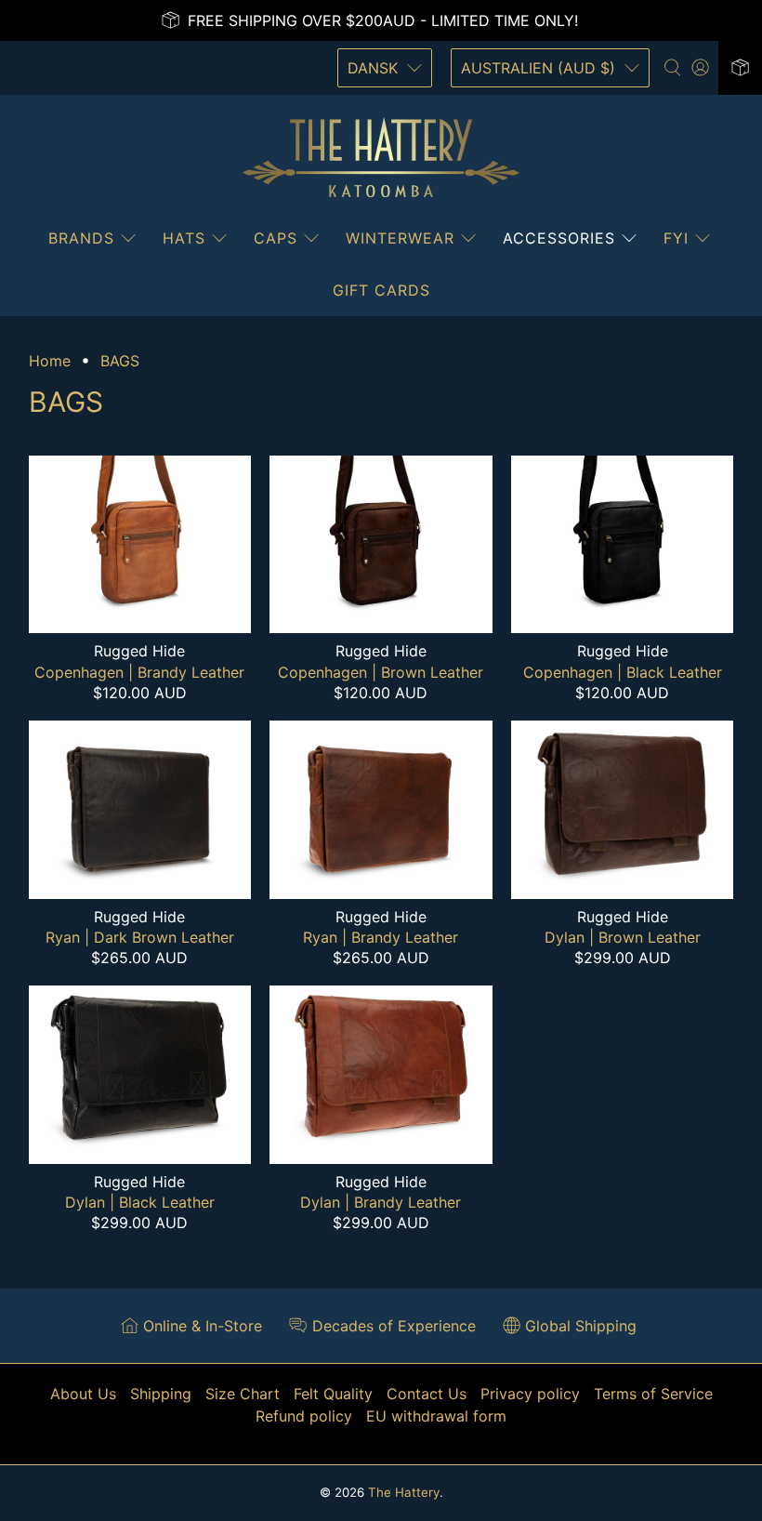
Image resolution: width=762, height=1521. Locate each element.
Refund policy (304, 1416)
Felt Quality (333, 1393)
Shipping (160, 1393)
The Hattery (404, 1492)
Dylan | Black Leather (140, 1202)
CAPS (275, 238)
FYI (676, 238)
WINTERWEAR (400, 238)
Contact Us (426, 1393)
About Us (83, 1393)
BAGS (119, 360)
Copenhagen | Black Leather (622, 672)
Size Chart (242, 1393)
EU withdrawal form (436, 1416)
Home (50, 360)
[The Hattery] (381, 158)
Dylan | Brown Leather (623, 937)
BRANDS (81, 238)
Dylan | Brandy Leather (380, 1202)
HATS (184, 238)
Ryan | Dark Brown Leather (140, 937)
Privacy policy (530, 1393)
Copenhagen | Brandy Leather (139, 672)
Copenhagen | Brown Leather (380, 672)
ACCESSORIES (559, 238)
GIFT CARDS (381, 290)
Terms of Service (653, 1393)
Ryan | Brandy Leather (380, 937)
